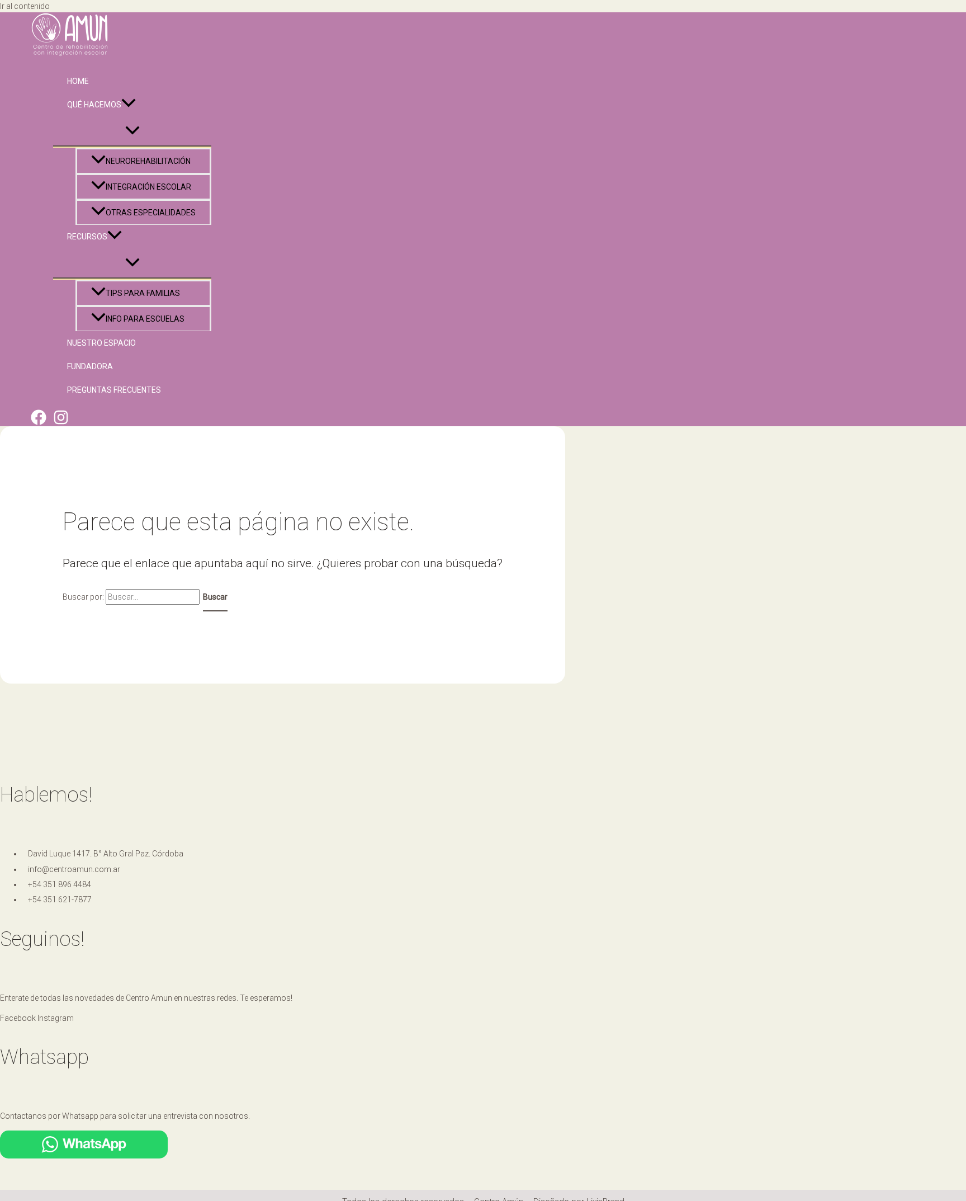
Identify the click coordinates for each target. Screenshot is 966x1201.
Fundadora (90, 366)
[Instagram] (61, 422)
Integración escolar (148, 186)
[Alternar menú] (132, 131)
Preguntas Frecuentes (114, 389)
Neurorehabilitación (148, 161)
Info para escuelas (145, 318)
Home (78, 81)
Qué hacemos (94, 104)
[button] (128, 104)
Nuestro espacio (101, 342)
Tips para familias (143, 293)
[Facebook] (38, 422)
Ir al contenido (25, 6)
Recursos (87, 236)
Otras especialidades (151, 212)
